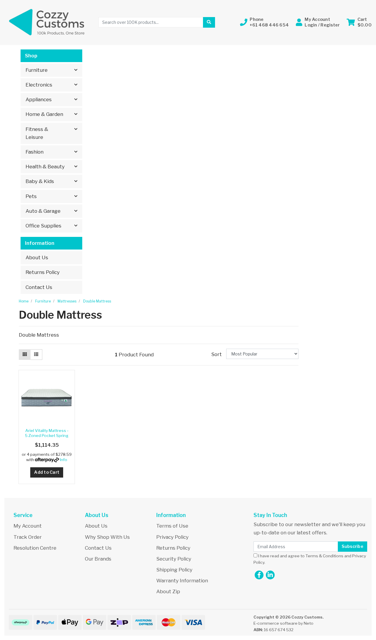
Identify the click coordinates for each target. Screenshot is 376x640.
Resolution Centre (35, 548)
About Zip (168, 591)
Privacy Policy (172, 537)
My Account (28, 526)
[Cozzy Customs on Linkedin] (270, 575)
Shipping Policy (174, 570)
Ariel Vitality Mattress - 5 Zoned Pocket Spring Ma (46, 435)
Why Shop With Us (107, 537)
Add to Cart (46, 472)
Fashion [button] (34, 152)
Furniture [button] (37, 70)
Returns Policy (43, 272)
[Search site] (209, 22)
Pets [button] (31, 196)
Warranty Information (182, 581)
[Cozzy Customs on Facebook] (259, 575)
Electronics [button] (39, 85)
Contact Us (39, 287)
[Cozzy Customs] (47, 22)
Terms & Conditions (324, 555)
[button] (264, 22)
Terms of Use (172, 526)
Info (63, 459)
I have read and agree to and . (310, 559)
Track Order (28, 537)
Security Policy (173, 559)
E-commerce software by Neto (283, 623)
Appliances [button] (39, 99)
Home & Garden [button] (44, 114)
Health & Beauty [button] (45, 166)
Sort (216, 354)
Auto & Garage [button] (43, 211)
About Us (37, 257)
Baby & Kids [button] (40, 181)
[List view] (36, 354)
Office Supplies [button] (43, 226)
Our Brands (98, 559)
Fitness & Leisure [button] (37, 133)
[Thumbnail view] (25, 354)
